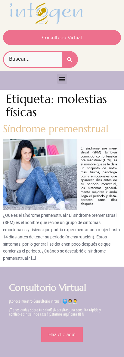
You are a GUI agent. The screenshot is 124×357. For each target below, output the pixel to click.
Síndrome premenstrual (55, 129)
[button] (62, 79)
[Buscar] (69, 59)
